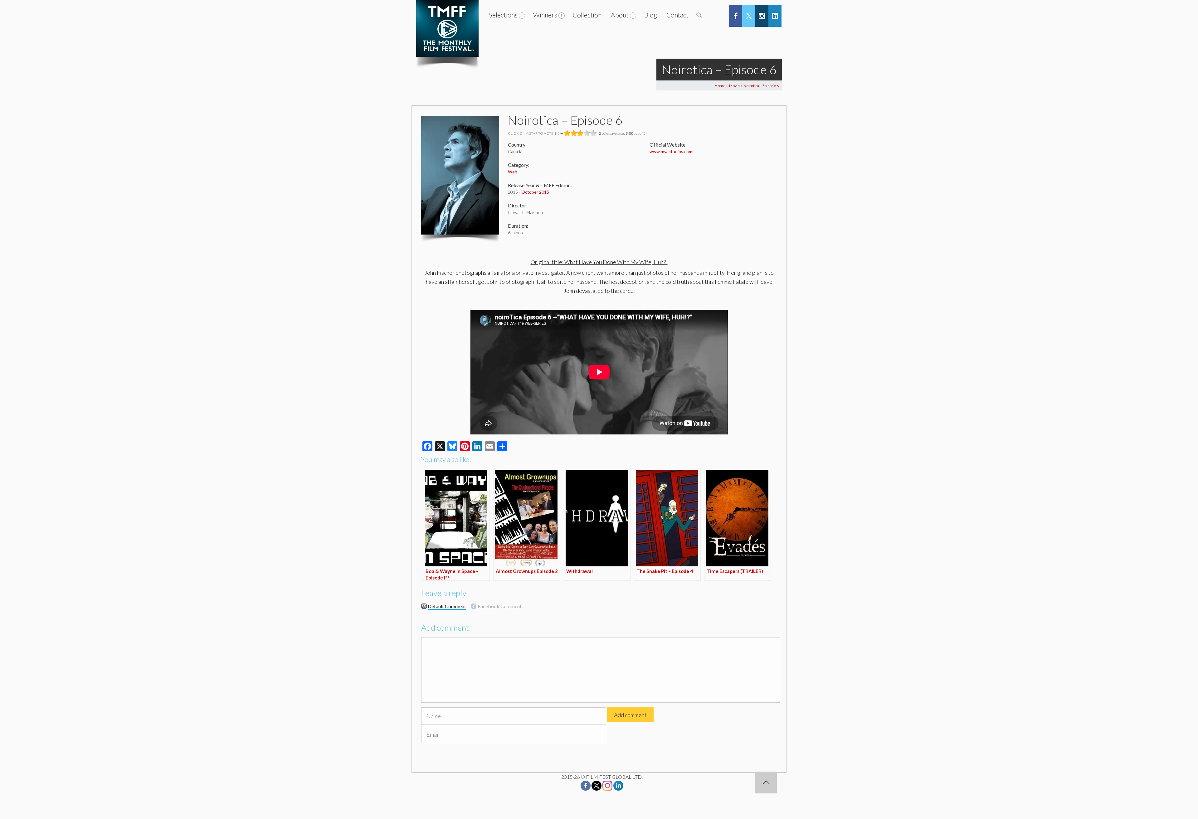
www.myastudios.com (671, 151)
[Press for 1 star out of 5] (567, 133)
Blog (650, 15)
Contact (677, 15)
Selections (503, 15)
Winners (545, 15)
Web (512, 171)
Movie (734, 85)
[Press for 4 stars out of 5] (587, 133)
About (620, 15)
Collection (587, 15)
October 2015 (535, 192)
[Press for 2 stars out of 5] (574, 133)
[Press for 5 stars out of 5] (593, 133)
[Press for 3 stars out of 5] (580, 133)
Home (720, 85)
